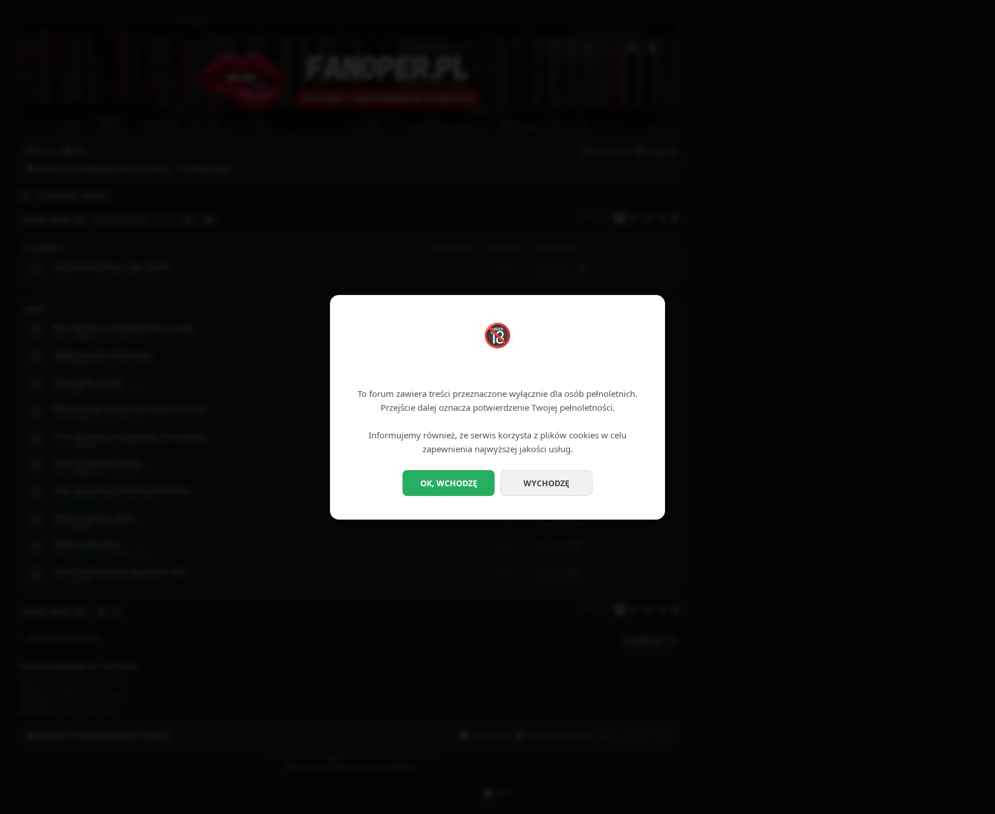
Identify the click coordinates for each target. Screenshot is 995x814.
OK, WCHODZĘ (448, 483)
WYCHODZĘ (546, 483)
